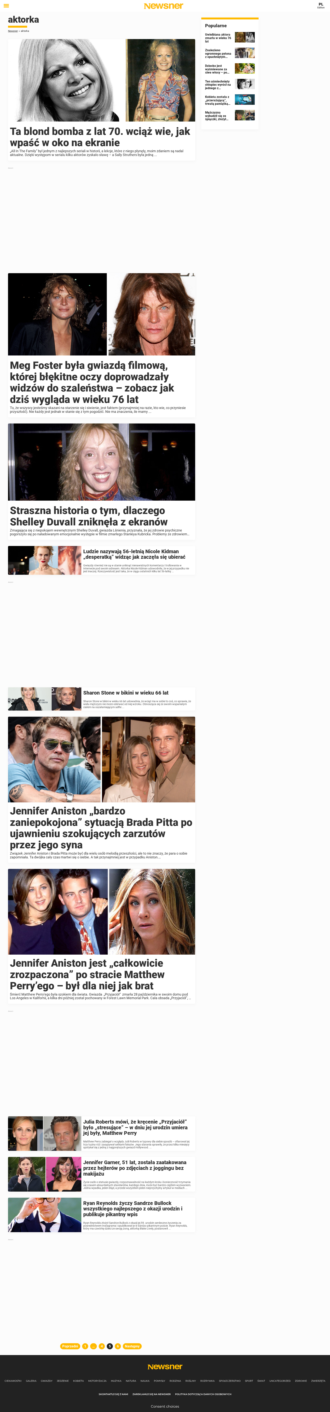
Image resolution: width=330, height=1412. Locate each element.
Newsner (13, 31)
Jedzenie (63, 1380)
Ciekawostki (13, 1380)
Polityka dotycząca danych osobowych (203, 1394)
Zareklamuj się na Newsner (152, 1394)
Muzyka (116, 1380)
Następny (132, 1346)
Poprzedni (70, 1346)
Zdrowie (301, 1380)
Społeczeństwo (230, 1380)
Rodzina (175, 1380)
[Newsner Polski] (164, 6)
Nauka (145, 1380)
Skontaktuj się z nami (113, 1394)
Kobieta (78, 1380)
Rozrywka (207, 1380)
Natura (131, 1380)
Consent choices (165, 1406)
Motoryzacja (97, 1380)
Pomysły (159, 1380)
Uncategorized (280, 1380)
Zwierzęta (318, 1380)
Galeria (31, 1380)
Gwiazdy (47, 1380)
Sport (249, 1380)
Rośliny (190, 1380)
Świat (261, 1380)
